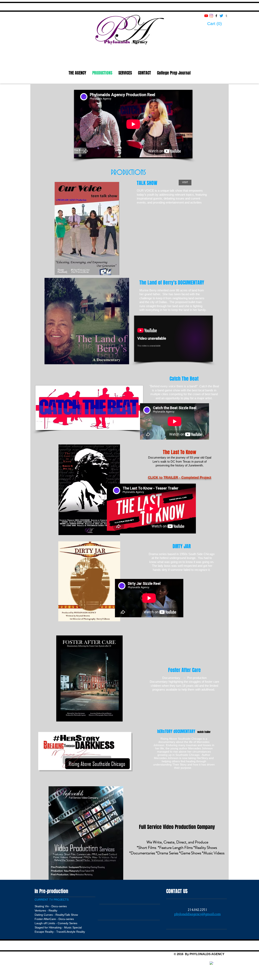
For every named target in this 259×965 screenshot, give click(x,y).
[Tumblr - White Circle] (221, 961)
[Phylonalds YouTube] (206, 16)
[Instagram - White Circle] (206, 961)
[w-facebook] (211, 963)
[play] (121, 360)
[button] (218, 23)
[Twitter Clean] (216, 961)
